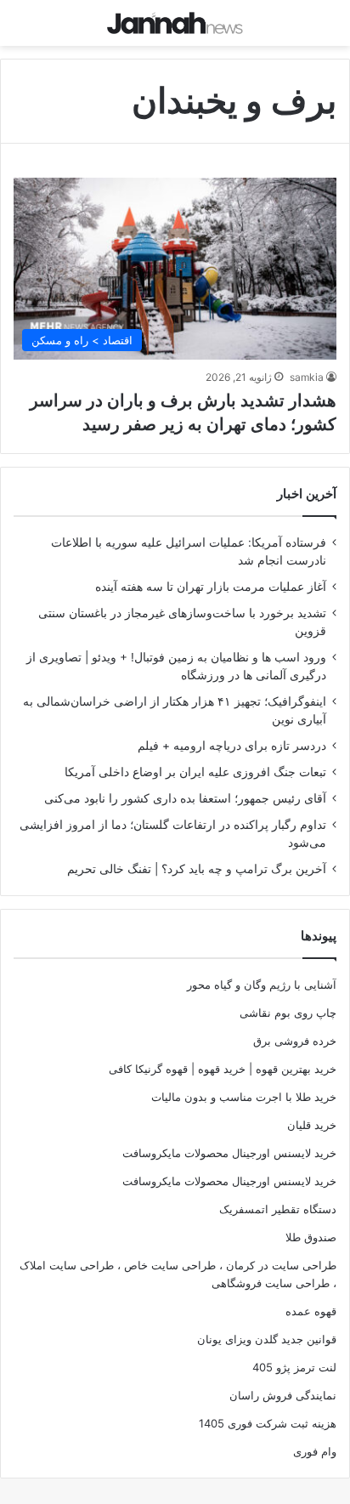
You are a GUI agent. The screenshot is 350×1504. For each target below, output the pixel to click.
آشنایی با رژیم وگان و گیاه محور (261, 984)
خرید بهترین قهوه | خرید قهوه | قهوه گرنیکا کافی (222, 1069)
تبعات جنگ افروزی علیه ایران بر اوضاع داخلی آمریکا (195, 772)
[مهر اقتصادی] (175, 23)
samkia (307, 377)
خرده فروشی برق (294, 1040)
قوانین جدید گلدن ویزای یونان (266, 1339)
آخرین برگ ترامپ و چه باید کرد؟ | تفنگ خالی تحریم (196, 869)
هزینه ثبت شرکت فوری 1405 (267, 1423)
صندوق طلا (310, 1237)
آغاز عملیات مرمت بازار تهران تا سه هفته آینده (210, 586)
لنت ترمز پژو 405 (294, 1367)
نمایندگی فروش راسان (282, 1395)
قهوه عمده (310, 1311)
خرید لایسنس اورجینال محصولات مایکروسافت (229, 1153)
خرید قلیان (311, 1125)
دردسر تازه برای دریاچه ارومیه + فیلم (232, 745)
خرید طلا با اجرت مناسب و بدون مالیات (243, 1097)
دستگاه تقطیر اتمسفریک (277, 1209)
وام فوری (314, 1451)
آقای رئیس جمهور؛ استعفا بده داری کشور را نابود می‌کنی (185, 798)
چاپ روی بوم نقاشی (288, 1012)
